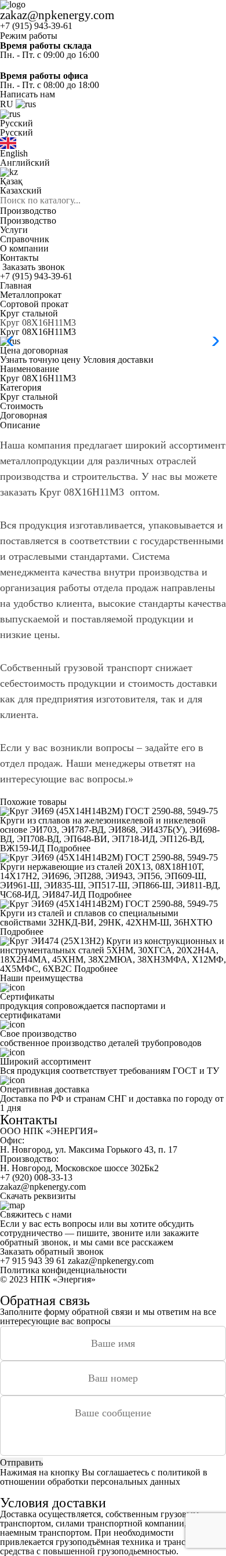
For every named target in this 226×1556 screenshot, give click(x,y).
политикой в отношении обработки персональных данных (103, 1476)
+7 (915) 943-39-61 (36, 26)
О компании (24, 248)
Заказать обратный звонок (52, 1251)
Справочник (24, 239)
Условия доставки (118, 360)
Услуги (14, 230)
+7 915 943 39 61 (32, 1261)
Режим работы (28, 36)
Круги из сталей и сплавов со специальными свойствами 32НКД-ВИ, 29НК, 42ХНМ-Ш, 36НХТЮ (106, 917)
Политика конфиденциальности (63, 1270)
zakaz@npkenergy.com (57, 14)
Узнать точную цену (40, 360)
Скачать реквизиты (38, 1196)
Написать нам (27, 94)
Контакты (19, 258)
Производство (28, 211)
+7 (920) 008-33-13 (36, 1177)
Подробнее (68, 848)
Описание (20, 425)
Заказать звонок (33, 267)
